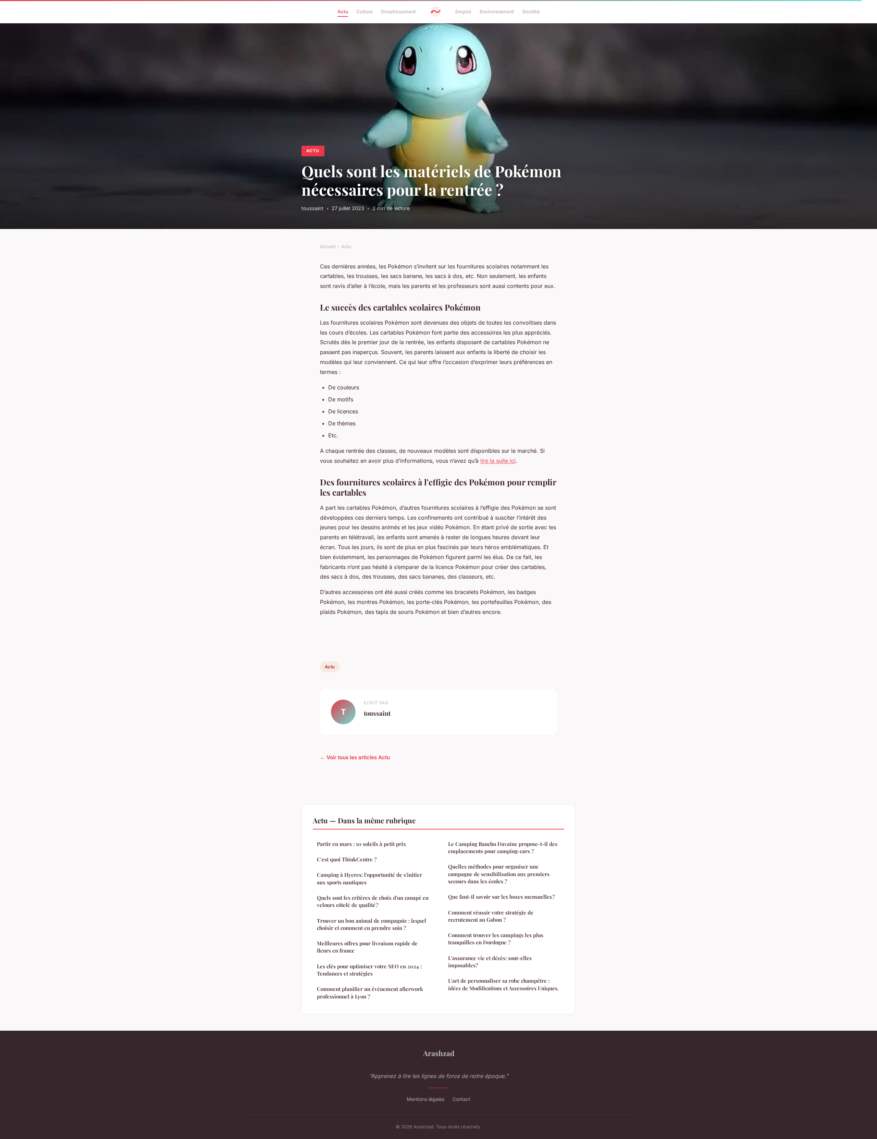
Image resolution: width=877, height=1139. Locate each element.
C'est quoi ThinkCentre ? (346, 859)
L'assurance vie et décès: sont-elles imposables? (490, 962)
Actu (342, 11)
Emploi (463, 11)
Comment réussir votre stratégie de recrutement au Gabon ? (490, 916)
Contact (461, 1099)
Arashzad (438, 1053)
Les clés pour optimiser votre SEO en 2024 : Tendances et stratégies (369, 970)
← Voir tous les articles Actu (355, 757)
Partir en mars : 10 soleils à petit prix (361, 843)
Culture (364, 11)
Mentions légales (425, 1099)
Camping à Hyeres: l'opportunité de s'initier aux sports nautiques (369, 878)
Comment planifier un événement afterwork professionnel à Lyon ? (370, 992)
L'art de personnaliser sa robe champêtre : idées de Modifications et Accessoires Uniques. (503, 984)
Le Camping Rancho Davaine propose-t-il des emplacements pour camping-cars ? (502, 847)
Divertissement (398, 11)
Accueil (327, 246)
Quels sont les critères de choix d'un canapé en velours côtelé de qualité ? (373, 901)
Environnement (497, 11)
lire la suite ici (498, 460)
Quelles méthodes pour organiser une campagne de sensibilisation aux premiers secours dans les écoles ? (498, 874)
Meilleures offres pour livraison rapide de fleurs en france (367, 947)
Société (531, 11)
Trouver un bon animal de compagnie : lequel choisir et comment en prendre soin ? (371, 924)
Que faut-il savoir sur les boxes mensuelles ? (501, 896)
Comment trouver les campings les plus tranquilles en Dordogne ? (495, 939)
